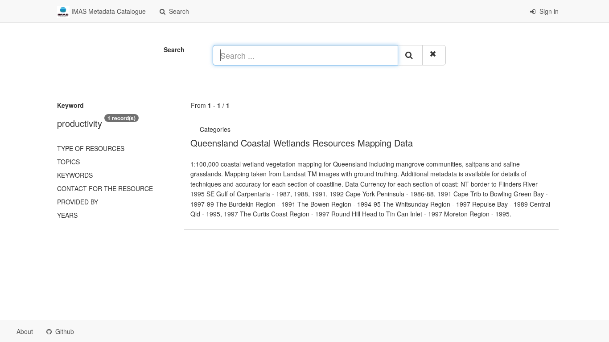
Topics (68, 161)
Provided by (77, 201)
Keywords (75, 175)
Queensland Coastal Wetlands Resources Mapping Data (301, 142)
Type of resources (90, 148)
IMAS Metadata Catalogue (108, 11)
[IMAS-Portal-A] (233, 129)
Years (67, 215)
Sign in (548, 11)
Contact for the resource (105, 188)
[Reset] (434, 55)
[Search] (410, 55)
